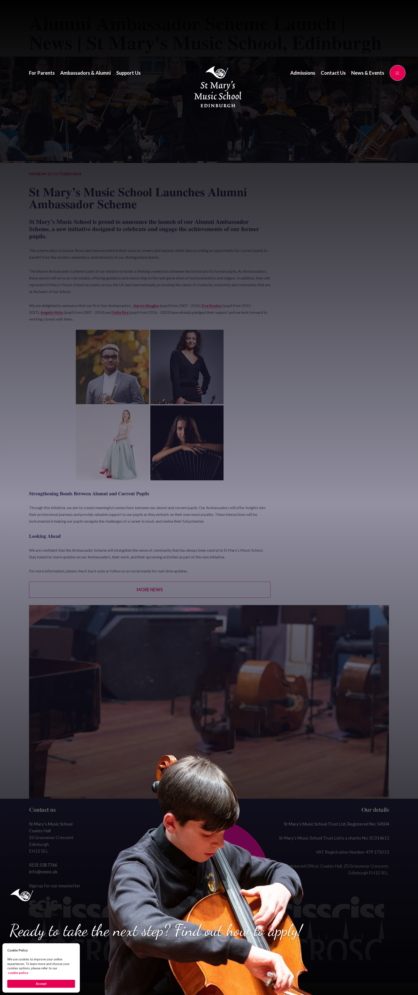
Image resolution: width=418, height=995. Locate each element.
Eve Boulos (212, 305)
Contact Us (333, 73)
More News (150, 589)
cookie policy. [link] (18, 973)
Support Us (128, 73)
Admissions (302, 73)
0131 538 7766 (43, 865)
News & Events (367, 73)
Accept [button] (41, 984)
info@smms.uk (43, 871)
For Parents (42, 73)
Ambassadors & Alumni (85, 73)
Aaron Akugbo (146, 305)
